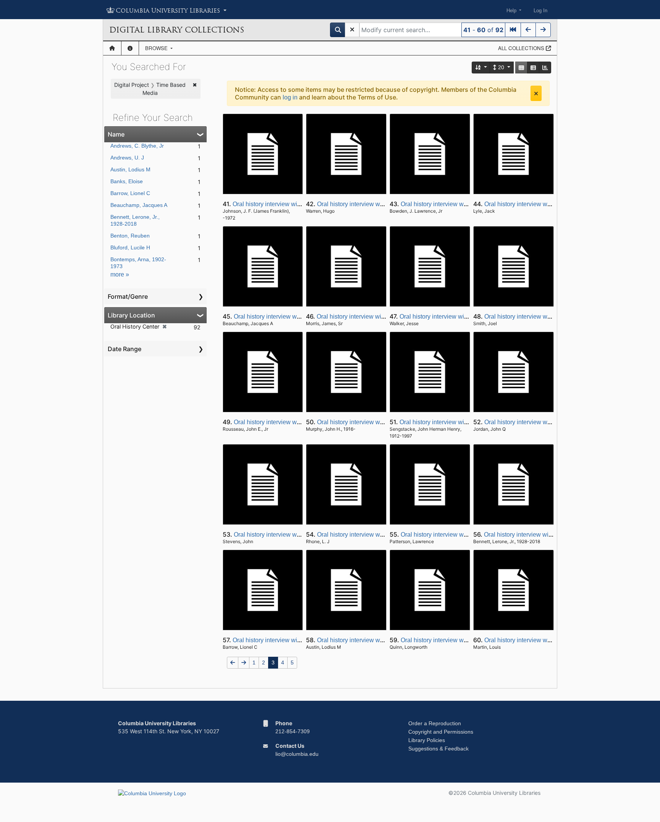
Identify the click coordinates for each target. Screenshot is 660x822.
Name (116, 134)
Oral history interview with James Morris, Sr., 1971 (384, 316)
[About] (130, 48)
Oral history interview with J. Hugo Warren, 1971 (382, 204)
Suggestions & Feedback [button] (438, 748)
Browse (157, 48)
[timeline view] (545, 67)
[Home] (112, 48)
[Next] (543, 30)
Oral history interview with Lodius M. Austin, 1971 (383, 640)
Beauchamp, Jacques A (138, 205)
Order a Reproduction (434, 723)
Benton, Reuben (130, 236)
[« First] (513, 30)
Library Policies (426, 740)
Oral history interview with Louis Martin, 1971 (544, 640)
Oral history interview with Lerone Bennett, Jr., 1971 (553, 534)
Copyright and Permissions (440, 732)
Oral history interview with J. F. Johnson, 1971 (294, 204)
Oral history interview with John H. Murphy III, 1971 (385, 422)
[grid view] (521, 67)
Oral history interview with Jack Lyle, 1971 (540, 204)
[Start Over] (352, 30)
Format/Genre (128, 296)
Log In (540, 10)
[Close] (536, 93)
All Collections (522, 48)
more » (119, 274)
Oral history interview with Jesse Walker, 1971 (461, 316)
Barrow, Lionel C (130, 193)
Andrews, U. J (127, 158)
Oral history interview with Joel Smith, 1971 (542, 316)
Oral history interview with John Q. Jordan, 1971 (548, 422)
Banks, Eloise (126, 181)
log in (290, 97)
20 (501, 67)
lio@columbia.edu (297, 754)
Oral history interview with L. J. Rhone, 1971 (376, 534)
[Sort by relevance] (481, 67)
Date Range (124, 349)
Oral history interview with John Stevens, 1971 (296, 534)
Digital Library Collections (176, 29)
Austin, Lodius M (130, 169)
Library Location (131, 315)
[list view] (533, 67)
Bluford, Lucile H (130, 247)
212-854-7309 (292, 731)
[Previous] (528, 30)
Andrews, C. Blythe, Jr (137, 146)
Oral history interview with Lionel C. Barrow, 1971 (299, 640)
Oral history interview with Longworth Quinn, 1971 (468, 640)
